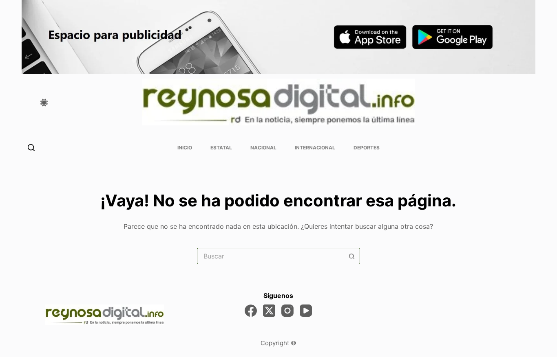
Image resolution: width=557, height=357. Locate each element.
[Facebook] (251, 310)
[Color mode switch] (44, 103)
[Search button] (352, 256)
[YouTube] (306, 310)
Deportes (367, 148)
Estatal (221, 148)
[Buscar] (31, 147)
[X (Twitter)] (269, 310)
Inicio (184, 148)
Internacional (315, 148)
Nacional (263, 148)
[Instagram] (287, 310)
